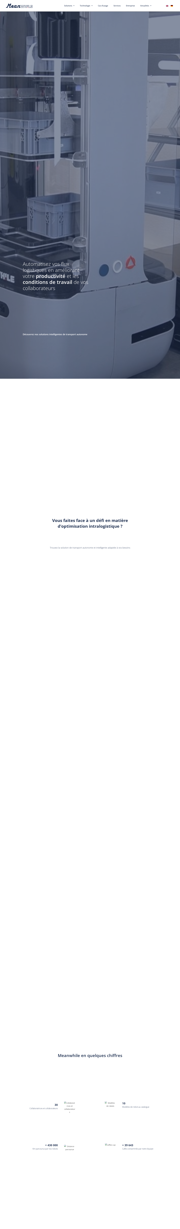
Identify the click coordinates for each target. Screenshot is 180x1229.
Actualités (144, 5)
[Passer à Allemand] (171, 5)
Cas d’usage (103, 5)
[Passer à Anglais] (167, 5)
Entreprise (130, 5)
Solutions (68, 5)
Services (117, 5)
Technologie (85, 5)
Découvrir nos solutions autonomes (33, 908)
